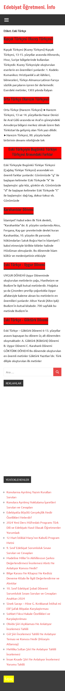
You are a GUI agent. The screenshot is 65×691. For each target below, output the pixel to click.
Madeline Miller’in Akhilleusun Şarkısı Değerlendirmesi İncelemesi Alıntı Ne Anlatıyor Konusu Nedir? (30, 563)
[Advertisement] (32, 435)
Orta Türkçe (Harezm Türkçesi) (26, 99)
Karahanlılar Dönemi (19, 209)
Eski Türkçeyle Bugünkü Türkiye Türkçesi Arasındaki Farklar (32, 152)
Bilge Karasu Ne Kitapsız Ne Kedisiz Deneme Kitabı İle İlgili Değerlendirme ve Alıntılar (32, 578)
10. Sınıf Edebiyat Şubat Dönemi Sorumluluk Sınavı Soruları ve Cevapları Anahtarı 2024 (31, 593)
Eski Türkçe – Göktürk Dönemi (26, 320)
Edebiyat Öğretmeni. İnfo (29, 7)
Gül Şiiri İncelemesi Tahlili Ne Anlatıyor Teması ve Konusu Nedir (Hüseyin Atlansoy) (31, 639)
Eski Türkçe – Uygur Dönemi (24, 264)
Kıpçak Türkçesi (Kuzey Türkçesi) (28, 39)
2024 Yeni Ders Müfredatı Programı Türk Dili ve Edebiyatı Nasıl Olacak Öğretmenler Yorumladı (33, 527)
